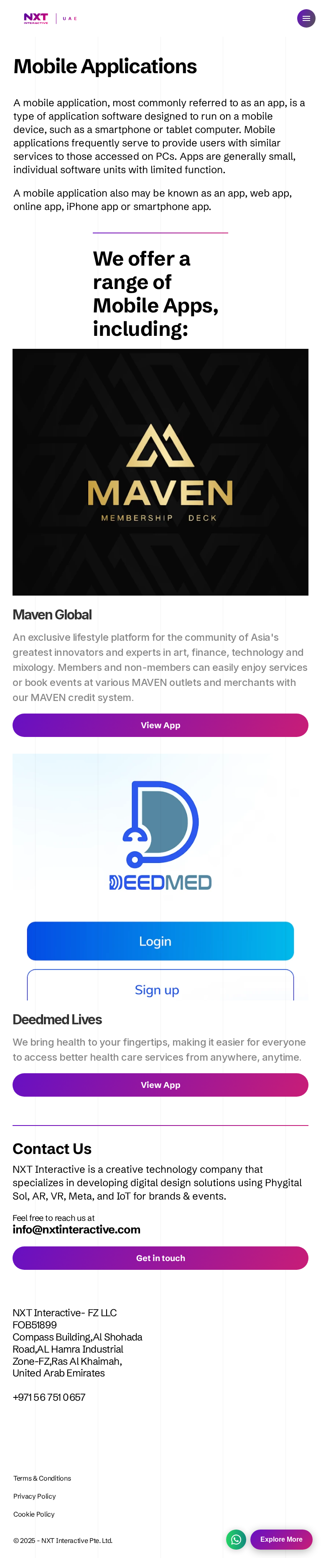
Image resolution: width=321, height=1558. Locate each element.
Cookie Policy (34, 1514)
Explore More (281, 1539)
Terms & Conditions (42, 1478)
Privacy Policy (35, 1496)
